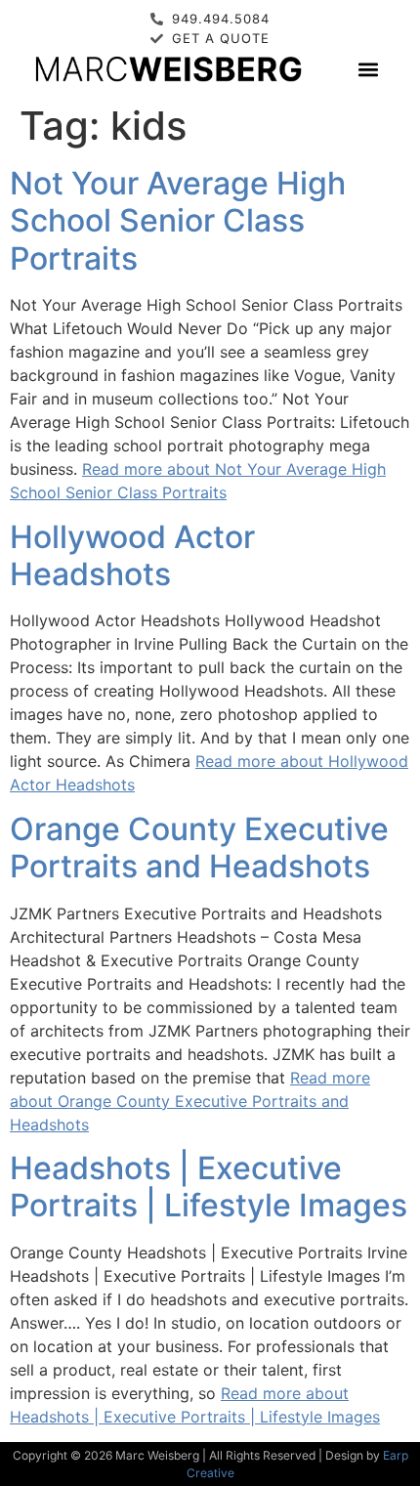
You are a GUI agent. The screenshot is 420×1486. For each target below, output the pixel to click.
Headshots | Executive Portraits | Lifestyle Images (208, 1186)
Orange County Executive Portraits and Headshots (199, 847)
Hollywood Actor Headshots (132, 555)
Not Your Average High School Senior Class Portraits (178, 220)
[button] (368, 69)
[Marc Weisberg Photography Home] (167, 68)
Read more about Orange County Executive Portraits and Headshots (190, 1101)
